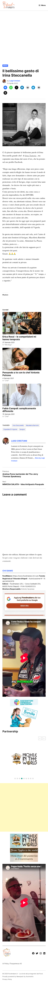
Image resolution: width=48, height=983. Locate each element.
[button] (44, 738)
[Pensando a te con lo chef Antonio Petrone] (21, 359)
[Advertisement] (24, 39)
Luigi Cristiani (14, 81)
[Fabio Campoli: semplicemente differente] (21, 395)
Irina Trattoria (30, 155)
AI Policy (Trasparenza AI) (12, 964)
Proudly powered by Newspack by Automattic (17, 976)
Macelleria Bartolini (32, 425)
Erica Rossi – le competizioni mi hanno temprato (19, 338)
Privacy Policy (7, 979)
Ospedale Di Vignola (10, 429)
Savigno (22, 429)
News (5, 65)
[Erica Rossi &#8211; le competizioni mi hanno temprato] (21, 323)
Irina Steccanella (18, 425)
